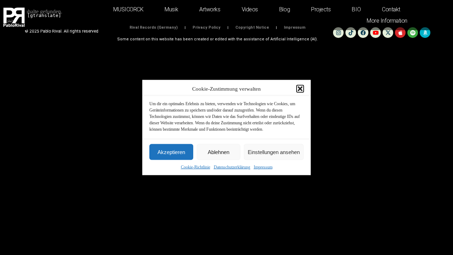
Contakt (391, 9)
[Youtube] (375, 32)
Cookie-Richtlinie (195, 167)
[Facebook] (363, 32)
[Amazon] (425, 32)
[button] (300, 88)
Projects (321, 9)
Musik (171, 9)
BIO (356, 9)
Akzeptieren (171, 152)
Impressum (263, 167)
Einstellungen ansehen (274, 152)
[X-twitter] (388, 32)
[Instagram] (338, 32)
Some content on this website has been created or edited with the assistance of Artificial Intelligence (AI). (217, 39)
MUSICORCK (128, 9)
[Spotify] (412, 32)
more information (387, 20)
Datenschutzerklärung (232, 167)
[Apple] (400, 32)
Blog (284, 9)
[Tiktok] (350, 32)
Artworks (209, 9)
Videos (250, 9)
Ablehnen (218, 152)
